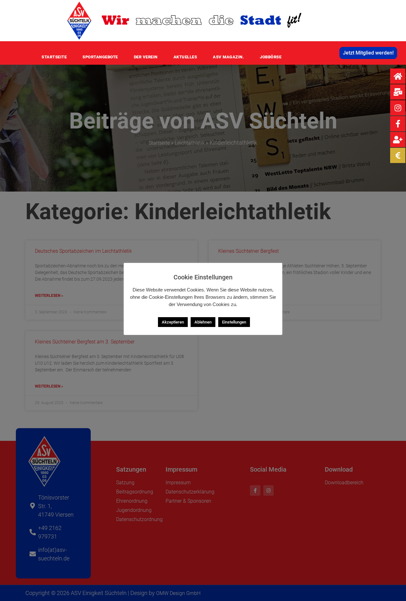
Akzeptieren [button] (173, 322)
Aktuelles (185, 57)
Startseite (54, 57)
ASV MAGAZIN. (228, 57)
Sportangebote (100, 57)
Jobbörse (270, 57)
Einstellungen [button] (234, 322)
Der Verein (146, 57)
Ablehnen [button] (203, 322)
